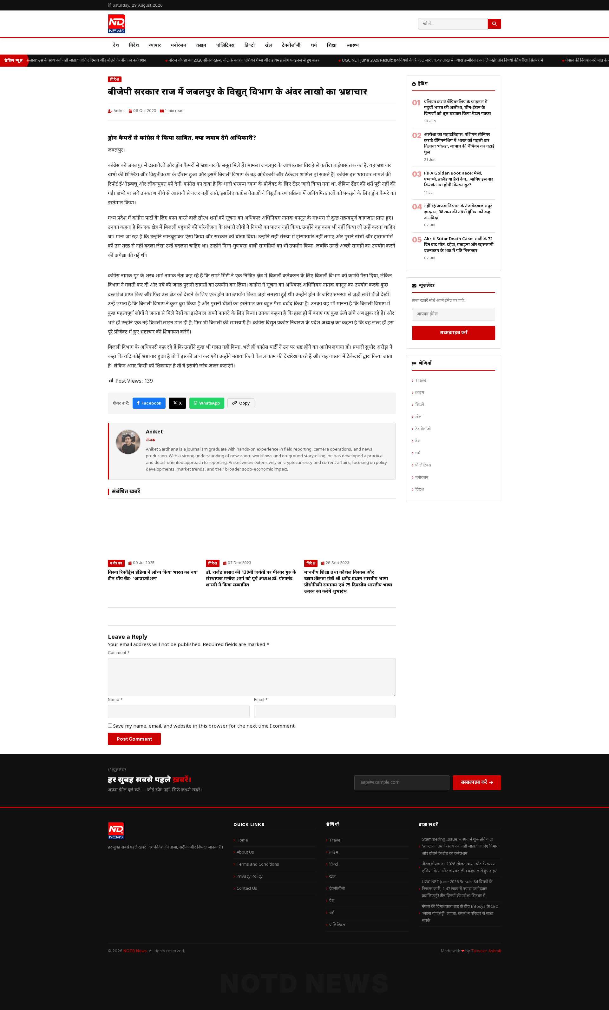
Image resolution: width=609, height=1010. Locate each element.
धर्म (314, 46)
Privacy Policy (250, 876)
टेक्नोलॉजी (291, 46)
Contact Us (247, 888)
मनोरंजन (178, 46)
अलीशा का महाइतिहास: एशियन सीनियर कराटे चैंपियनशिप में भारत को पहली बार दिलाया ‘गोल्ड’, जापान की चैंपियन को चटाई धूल (459, 143)
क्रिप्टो (250, 46)
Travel (421, 380)
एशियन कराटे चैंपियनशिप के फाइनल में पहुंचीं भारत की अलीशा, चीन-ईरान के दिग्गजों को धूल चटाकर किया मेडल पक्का (457, 107)
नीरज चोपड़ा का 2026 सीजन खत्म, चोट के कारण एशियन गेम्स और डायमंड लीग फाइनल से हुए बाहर (235, 60)
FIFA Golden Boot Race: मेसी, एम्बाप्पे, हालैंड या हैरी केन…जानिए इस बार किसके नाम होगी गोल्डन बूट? (458, 179)
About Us (245, 852)
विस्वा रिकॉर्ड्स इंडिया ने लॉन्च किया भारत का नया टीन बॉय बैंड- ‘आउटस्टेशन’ (153, 576)
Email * (261, 699)
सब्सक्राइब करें (454, 332)
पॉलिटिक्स (225, 46)
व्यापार (155, 46)
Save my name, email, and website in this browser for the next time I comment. (204, 726)
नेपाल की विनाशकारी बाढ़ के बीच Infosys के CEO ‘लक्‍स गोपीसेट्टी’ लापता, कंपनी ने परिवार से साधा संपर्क (460, 914)
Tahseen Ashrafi (486, 951)
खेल (268, 46)
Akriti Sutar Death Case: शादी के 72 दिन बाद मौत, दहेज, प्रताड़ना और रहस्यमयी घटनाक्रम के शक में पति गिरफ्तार (459, 245)
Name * (115, 699)
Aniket (119, 111)
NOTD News (135, 950)
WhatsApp (209, 403)
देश (116, 46)
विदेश (134, 46)
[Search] (494, 24)
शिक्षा (332, 46)
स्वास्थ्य (353, 46)
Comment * (119, 652)
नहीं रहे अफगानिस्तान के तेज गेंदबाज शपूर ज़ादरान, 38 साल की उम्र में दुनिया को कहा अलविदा (458, 212)
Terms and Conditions (258, 864)
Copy (244, 403)
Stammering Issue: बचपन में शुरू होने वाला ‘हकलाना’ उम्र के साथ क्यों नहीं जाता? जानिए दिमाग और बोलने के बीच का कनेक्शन (460, 846)
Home (242, 840)
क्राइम (201, 46)
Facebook (151, 403)
